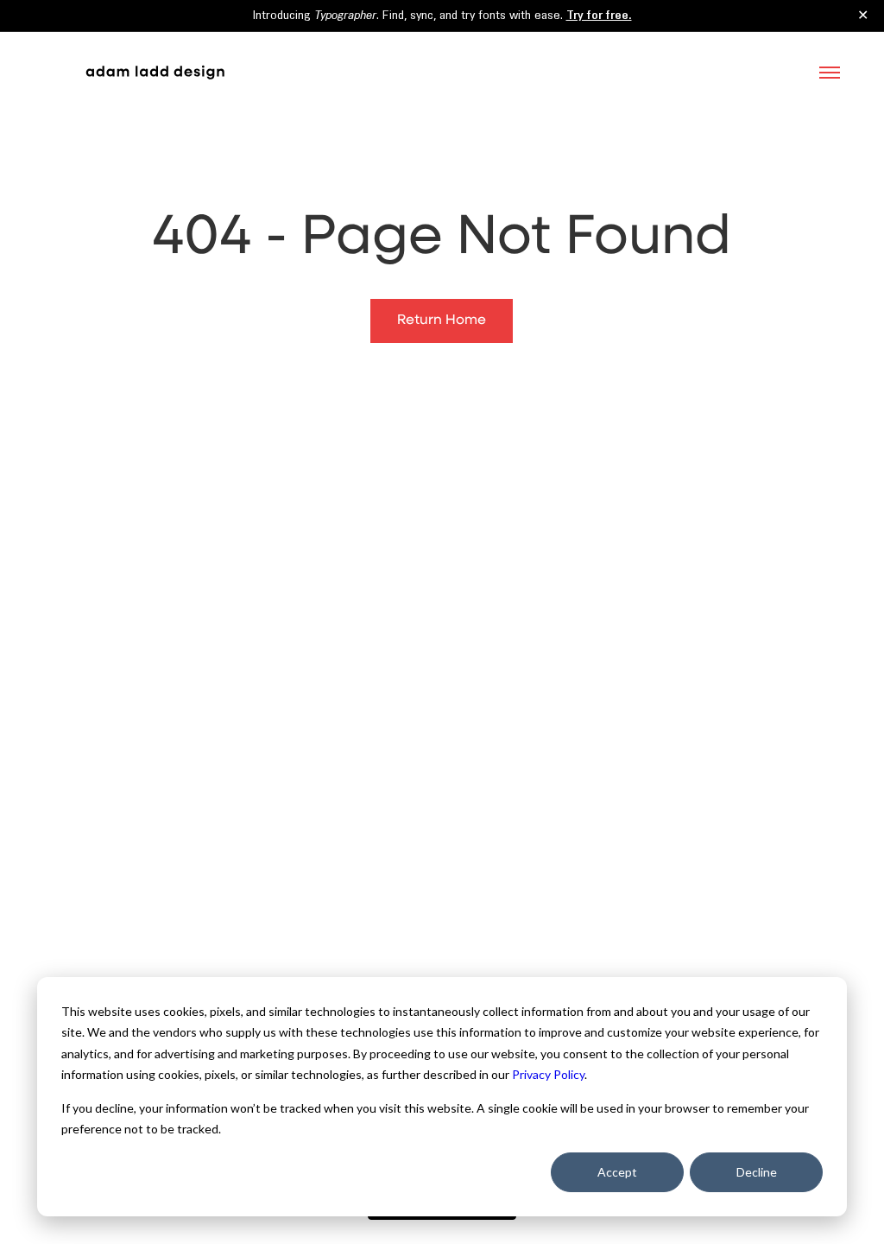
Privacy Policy (548, 1074)
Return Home (441, 320)
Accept (617, 1172)
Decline (756, 1172)
